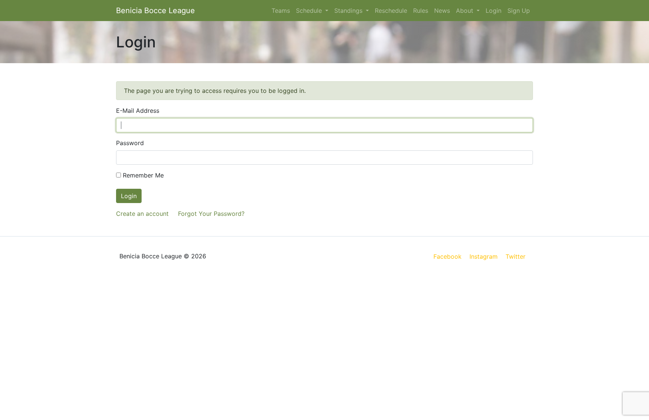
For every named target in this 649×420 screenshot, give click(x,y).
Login (493, 10)
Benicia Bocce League (155, 10)
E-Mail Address (137, 110)
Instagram (483, 256)
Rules (420, 10)
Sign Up (518, 10)
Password (130, 143)
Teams (281, 10)
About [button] (465, 10)
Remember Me (142, 175)
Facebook (447, 256)
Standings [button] (349, 10)
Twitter (515, 256)
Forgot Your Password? (211, 213)
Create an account (142, 213)
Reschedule (391, 10)
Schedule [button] (310, 10)
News (442, 10)
